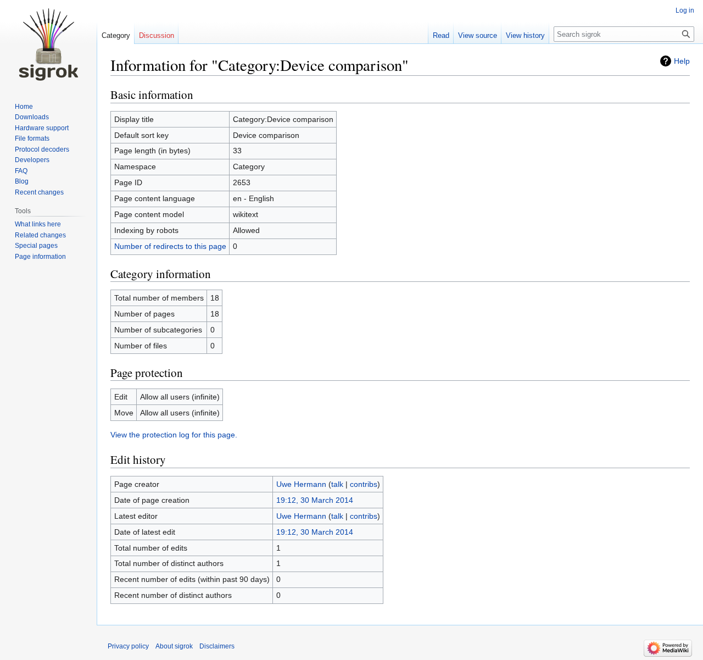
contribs (363, 484)
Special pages (36, 245)
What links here (38, 224)
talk (337, 484)
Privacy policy (128, 646)
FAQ (21, 171)
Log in (685, 10)
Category (116, 35)
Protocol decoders (42, 149)
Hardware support (42, 128)
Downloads (32, 117)
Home (24, 106)
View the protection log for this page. (173, 434)
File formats (32, 138)
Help (682, 61)
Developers (32, 160)
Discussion (156, 35)
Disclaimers (217, 646)
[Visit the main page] (48, 44)
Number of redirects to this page (170, 246)
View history (525, 35)
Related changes (40, 235)
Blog (22, 181)
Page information (40, 256)
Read (441, 35)
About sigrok (174, 646)
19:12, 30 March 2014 (314, 500)
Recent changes (39, 192)
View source (477, 35)
